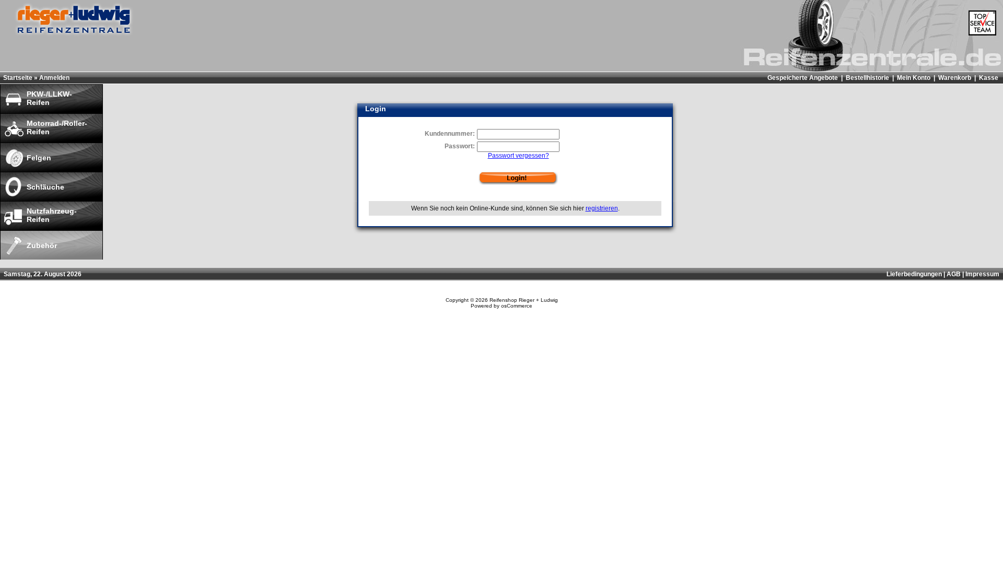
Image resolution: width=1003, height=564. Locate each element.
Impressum (982, 274)
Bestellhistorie (867, 77)
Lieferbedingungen (914, 274)
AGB (954, 274)
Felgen (39, 158)
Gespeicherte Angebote (802, 77)
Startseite (17, 77)
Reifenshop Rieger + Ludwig (523, 300)
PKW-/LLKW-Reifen (49, 98)
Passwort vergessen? (518, 155)
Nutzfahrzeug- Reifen (52, 215)
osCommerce (516, 306)
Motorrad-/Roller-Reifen (57, 127)
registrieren (602, 208)
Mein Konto (913, 77)
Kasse (988, 77)
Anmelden (54, 77)
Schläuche (45, 187)
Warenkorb (954, 77)
